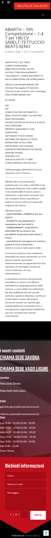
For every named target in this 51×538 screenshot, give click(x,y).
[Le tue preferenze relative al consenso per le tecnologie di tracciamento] (46, 533)
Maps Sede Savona (10, 383)
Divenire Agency (32, 535)
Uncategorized (37, 51)
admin (11, 51)
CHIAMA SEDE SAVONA (19, 358)
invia (38, 515)
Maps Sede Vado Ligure (13, 390)
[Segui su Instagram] (8, 2)
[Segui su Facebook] (3, 2)
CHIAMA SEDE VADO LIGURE (24, 369)
